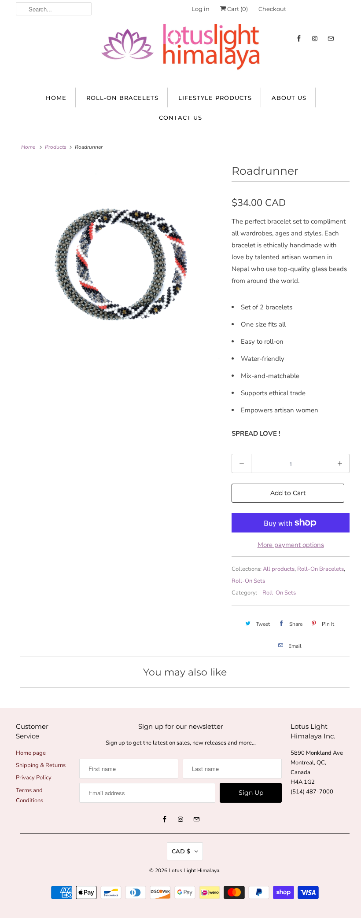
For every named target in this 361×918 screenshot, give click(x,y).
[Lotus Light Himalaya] (180, 51)
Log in (201, 8)
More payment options (291, 544)
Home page (31, 753)
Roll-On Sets (248, 581)
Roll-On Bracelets (122, 97)
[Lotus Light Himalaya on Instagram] (314, 38)
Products (55, 147)
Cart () (237, 8)
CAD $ (181, 851)
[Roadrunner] (121, 263)
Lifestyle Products (215, 97)
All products (279, 569)
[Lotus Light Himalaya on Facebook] (299, 38)
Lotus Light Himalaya (194, 870)
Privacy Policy (34, 778)
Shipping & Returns (41, 765)
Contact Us (180, 117)
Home (56, 97)
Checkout (272, 8)
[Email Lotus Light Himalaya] (330, 38)
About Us (289, 97)
